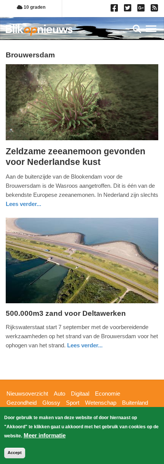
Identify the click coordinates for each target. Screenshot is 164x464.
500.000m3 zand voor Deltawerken (66, 313)
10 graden (34, 7)
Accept (15, 452)
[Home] (39, 30)
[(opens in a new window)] (115, 9)
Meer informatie (45, 435)
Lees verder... (23, 204)
